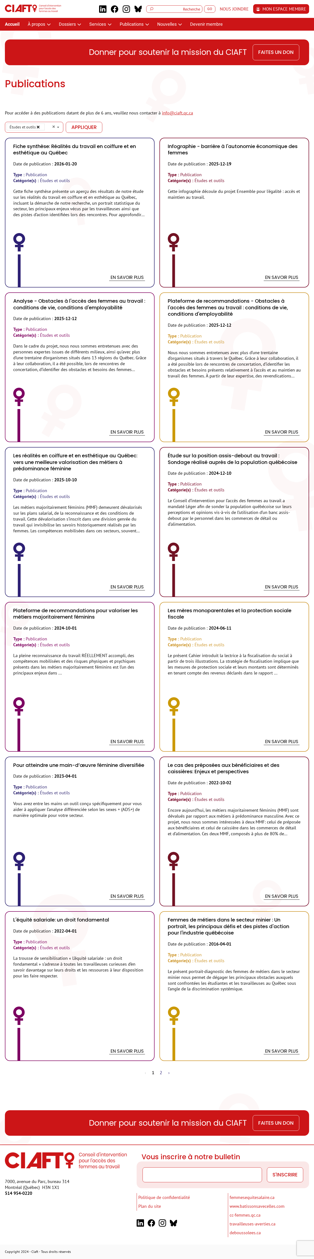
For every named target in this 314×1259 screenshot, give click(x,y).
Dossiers (68, 24)
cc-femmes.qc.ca (245, 1215)
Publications (132, 24)
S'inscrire (285, 1174)
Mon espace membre (284, 9)
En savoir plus (127, 277)
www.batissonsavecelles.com (257, 1206)
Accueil (12, 24)
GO (209, 9)
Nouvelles (167, 24)
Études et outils (55, 180)
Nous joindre (234, 9)
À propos (37, 24)
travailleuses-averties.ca (252, 1224)
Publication (36, 174)
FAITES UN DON (276, 52)
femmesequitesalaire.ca (252, 1197)
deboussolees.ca (245, 1232)
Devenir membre (206, 24)
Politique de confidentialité (164, 1197)
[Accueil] (33, 10)
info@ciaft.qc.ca (177, 113)
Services (98, 24)
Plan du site (149, 1206)
